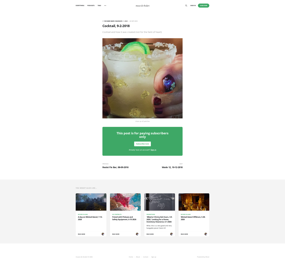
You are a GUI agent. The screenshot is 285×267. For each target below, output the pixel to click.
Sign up (153, 257)
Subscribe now (142, 144)
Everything (80, 5)
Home (131, 257)
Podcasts (91, 5)
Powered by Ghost (203, 257)
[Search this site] (186, 5)
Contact (145, 257)
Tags (99, 5)
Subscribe (203, 5)
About (138, 257)
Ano (126, 21)
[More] (105, 5)
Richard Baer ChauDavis (113, 21)
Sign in (193, 5)
